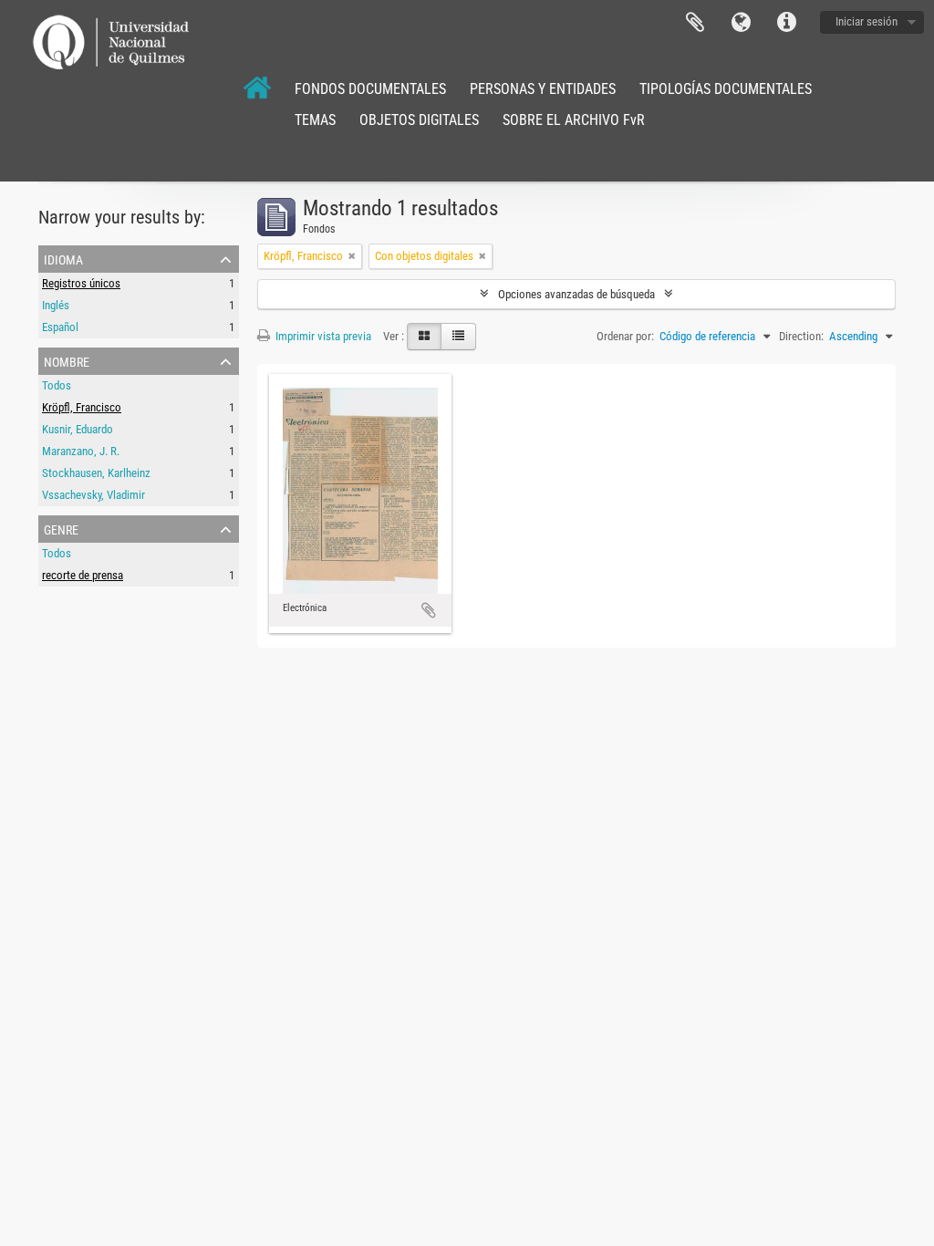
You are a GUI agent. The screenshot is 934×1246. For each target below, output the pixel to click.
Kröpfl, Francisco (81, 407)
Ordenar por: (625, 336)
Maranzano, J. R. (80, 451)
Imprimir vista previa (322, 336)
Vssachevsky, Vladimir (93, 495)
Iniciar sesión (866, 21)
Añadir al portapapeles (429, 610)
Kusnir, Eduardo (77, 429)
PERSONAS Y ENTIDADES (543, 89)
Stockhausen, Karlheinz (96, 473)
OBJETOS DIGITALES (419, 120)
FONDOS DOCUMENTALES (370, 89)
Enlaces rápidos (786, 23)
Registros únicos (81, 283)
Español (60, 327)
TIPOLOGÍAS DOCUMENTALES (725, 89)
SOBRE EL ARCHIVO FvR (574, 120)
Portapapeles (695, 23)
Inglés (55, 305)
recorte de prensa (82, 575)
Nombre (66, 360)
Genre (61, 528)
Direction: (801, 336)
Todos (56, 385)
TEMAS (315, 120)
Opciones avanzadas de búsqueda (576, 294)
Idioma (740, 23)
